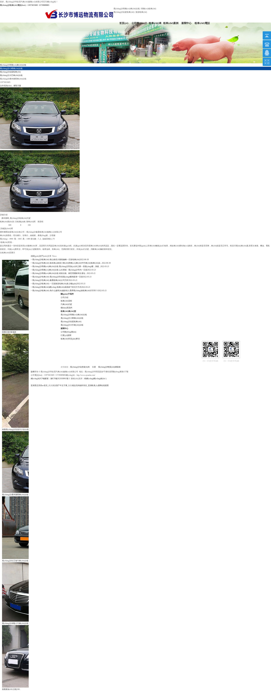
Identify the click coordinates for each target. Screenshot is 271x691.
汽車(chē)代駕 (66, 304)
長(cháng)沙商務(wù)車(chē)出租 (74, 315)
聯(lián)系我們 (66, 308)
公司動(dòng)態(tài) (68, 332)
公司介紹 (64, 297)
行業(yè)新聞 (66, 335)
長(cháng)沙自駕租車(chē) (71, 321)
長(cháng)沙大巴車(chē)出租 (72, 325)
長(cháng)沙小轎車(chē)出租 (72, 318)
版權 (33, 372)
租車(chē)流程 (66, 301)
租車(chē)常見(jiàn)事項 (70, 339)
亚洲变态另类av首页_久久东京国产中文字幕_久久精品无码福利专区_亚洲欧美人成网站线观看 (70, 385)
